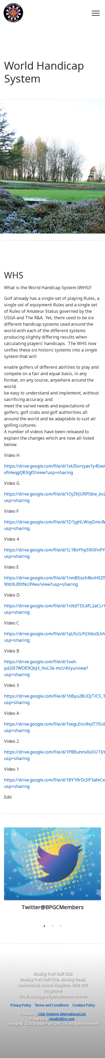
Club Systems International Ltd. (62, 1014)
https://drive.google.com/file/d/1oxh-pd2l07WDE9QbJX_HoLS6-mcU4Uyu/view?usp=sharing (46, 668)
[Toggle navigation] (95, 13)
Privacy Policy (20, 1005)
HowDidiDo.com (62, 1019)
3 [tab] (60, 926)
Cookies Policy (83, 1005)
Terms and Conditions (51, 1005)
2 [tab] (52, 926)
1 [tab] (44, 926)
